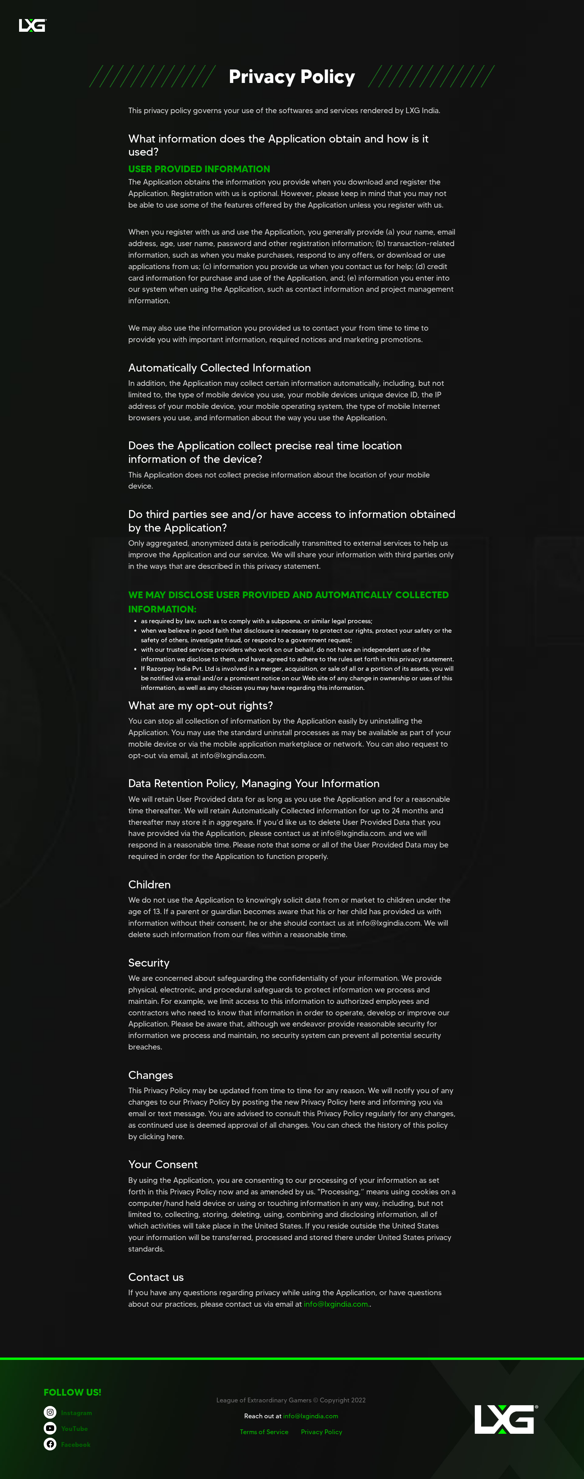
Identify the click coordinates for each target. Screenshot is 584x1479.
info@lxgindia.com (310, 1416)
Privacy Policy (321, 1432)
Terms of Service (264, 1432)
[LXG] (33, 25)
